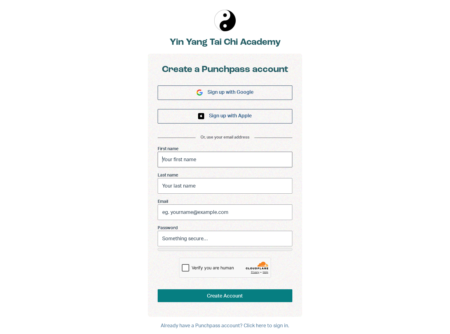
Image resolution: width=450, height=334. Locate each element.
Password (168, 227)
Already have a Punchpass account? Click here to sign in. (225, 325)
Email (163, 201)
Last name (168, 174)
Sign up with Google (230, 92)
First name (168, 148)
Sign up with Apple (230, 115)
